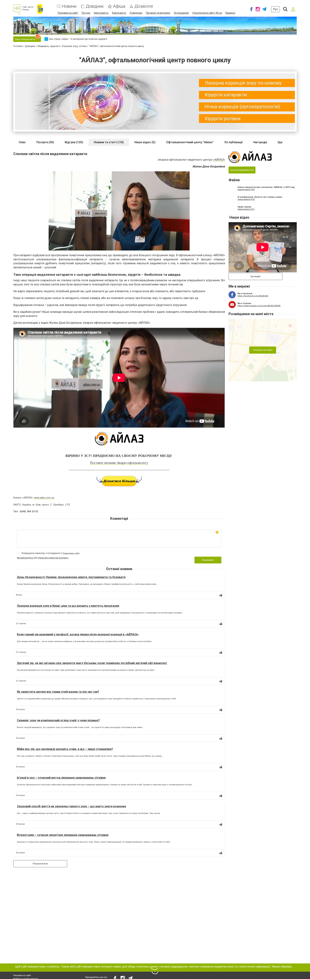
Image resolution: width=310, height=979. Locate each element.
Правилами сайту (71, 553)
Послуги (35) (45, 142)
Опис (22, 142)
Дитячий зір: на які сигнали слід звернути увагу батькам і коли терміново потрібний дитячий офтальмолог (92, 663)
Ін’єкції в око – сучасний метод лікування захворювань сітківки (61, 777)
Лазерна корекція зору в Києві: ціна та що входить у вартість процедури (68, 605)
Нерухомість (101, 12)
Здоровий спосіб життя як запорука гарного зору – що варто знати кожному (71, 806)
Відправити (208, 560)
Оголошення (181, 12)
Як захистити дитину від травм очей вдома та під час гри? (58, 691)
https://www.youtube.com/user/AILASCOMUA (259, 306)
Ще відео (255, 276)
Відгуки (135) (74, 142)
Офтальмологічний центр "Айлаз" (189, 142)
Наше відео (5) (144, 142)
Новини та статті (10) (109, 142)
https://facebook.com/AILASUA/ (253, 296)
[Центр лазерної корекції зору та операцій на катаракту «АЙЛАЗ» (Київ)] (119, 438)
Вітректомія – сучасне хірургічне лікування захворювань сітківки (62, 835)
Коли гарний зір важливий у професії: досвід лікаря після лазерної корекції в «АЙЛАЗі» (78, 634)
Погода (86, 12)
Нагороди (260, 142)
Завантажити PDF (246, 189)
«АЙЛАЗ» (219, 159)
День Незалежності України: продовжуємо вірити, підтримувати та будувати (71, 577)
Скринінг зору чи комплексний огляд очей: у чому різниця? (58, 720)
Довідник (95, 6)
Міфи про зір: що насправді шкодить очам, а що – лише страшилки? (65, 749)
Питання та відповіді (158, 12)
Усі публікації (233, 142)
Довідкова (136, 12)
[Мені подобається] (220, 595)
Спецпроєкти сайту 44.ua (207, 12)
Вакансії (230, 12)
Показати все (40, 863)
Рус (275, 9)
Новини (69, 6)
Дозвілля (144, 6)
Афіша (119, 6)
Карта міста (119, 12)
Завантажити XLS (246, 209)
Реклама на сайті (68, 12)
